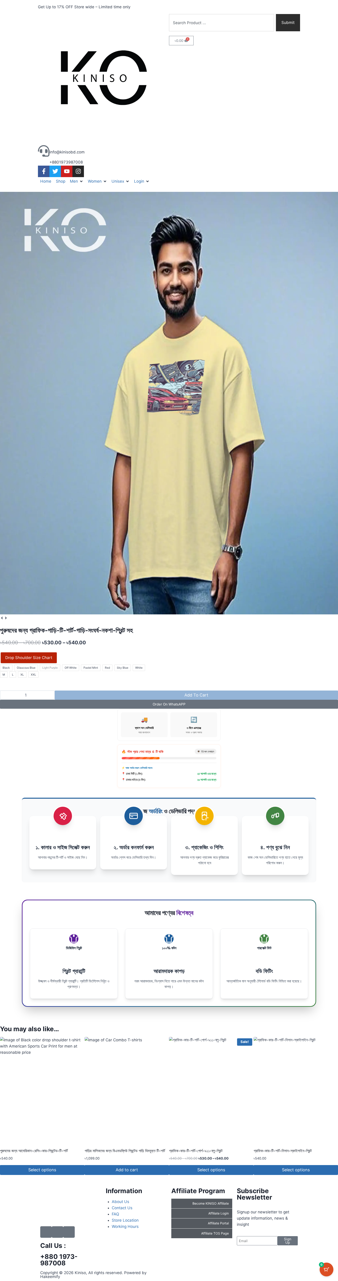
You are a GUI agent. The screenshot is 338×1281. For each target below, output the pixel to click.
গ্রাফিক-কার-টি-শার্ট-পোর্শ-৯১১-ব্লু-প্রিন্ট (196, 1151)
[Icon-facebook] (46, 1232)
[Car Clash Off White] (169, 403)
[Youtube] (66, 171)
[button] (77, 181)
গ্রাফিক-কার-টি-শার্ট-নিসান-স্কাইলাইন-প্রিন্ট (283, 1151)
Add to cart (196, 695)
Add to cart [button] (127, 1169)
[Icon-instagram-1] (69, 1232)
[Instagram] (78, 171)
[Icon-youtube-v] (57, 1232)
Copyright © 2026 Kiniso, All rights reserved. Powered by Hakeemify (93, 1274)
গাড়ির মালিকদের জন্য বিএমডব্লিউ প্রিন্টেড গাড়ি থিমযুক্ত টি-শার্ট (125, 1151)
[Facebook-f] (43, 171)
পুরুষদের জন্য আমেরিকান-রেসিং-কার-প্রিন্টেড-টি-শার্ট (34, 1151)
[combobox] (221, 22)
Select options (42, 1169)
